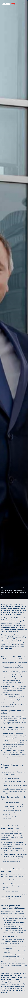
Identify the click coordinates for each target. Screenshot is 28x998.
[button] (24, 3)
